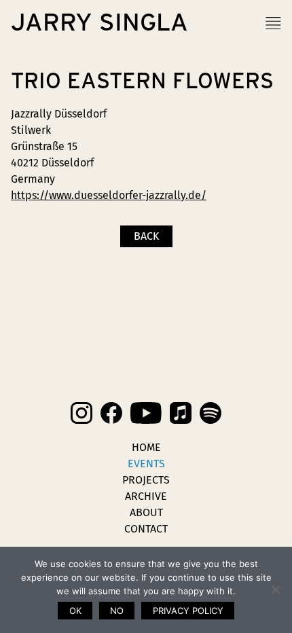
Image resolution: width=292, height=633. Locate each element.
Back (146, 236)
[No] (275, 589)
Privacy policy (188, 610)
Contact (146, 528)
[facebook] (111, 413)
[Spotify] (210, 413)
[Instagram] (81, 413)
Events (146, 463)
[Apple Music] (180, 413)
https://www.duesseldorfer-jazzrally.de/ (108, 195)
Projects (146, 479)
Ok (75, 610)
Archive (146, 496)
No (117, 610)
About (146, 512)
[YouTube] (146, 413)
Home (146, 447)
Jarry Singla (99, 23)
